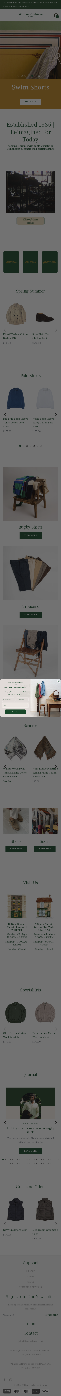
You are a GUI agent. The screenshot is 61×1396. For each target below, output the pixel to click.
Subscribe (15, 712)
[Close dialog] (58, 681)
